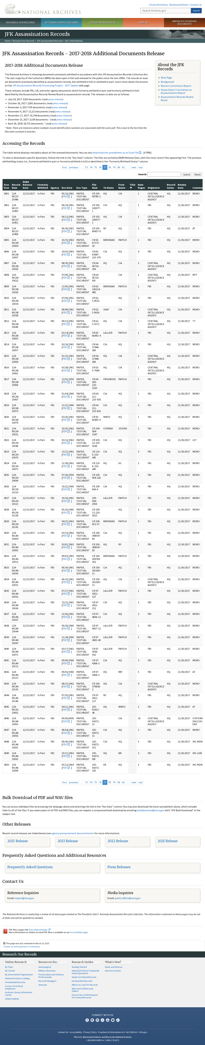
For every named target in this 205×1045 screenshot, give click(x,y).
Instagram (97, 1020)
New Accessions (113, 970)
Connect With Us (102, 1015)
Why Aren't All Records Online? (82, 990)
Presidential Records (15, 982)
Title (132, 184)
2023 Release (67, 841)
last (141, 167)
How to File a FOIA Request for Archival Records (85, 996)
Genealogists (44, 967)
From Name (121, 186)
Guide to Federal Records (84, 977)
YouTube (108, 1020)
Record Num (16, 186)
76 (100, 167)
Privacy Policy (90, 1032)
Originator (154, 187)
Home (7, 40)
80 (119, 167)
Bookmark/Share (178, 4)
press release (55, 99)
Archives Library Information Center (18, 993)
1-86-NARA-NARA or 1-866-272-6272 (102, 1040)
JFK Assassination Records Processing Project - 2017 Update (45, 85)
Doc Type (81, 187)
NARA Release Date (27, 184)
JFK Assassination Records (50, 40)
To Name (108, 187)
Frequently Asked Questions (30, 867)
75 (95, 167)
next (133, 167)
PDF (64, 196)
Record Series (171, 186)
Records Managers (47, 980)
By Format (10, 970)
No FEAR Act (132, 1032)
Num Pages (141, 186)
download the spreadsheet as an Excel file (116, 152)
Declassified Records (82, 980)
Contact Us (196, 4)
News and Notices (114, 967)
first (64, 167)
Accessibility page (79, 932)
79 (114, 167)
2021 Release (168, 841)
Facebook (87, 1020)
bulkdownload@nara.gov (150, 810)
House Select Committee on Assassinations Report (176, 91)
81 (123, 167)
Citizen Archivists (158, 4)
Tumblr (102, 1020)
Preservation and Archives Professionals (51, 976)
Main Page (166, 77)
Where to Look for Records (85, 984)
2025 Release (17, 841)
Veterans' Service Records (61, 22)
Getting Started (79, 967)
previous (73, 167)
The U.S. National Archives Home (43, 9)
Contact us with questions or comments (21, 946)
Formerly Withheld (42, 186)
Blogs (113, 1020)
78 (109, 167)
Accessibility (76, 1032)
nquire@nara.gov (24, 898)
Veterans (42, 984)
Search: (142, 174)
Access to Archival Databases (14, 987)
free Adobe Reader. (38, 929)
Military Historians (47, 970)
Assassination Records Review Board (177, 98)
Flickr (118, 1020)
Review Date (182, 186)
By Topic (9, 967)
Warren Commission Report (176, 85)
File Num (95, 186)
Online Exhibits (12, 998)
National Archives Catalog (17, 978)
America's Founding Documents (184, 23)
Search (196, 10)
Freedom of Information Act (111, 1032)
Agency (55, 187)
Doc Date (67, 187)
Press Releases (119, 867)
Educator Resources (102, 22)
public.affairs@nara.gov (127, 898)
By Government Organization (19, 974)
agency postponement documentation (72, 833)
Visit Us (143, 22)
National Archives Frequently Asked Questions (85, 972)
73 (86, 167)
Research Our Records (20, 22)
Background (167, 81)
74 (91, 167)
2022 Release (117, 841)
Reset (198, 174)
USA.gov (143, 1032)
